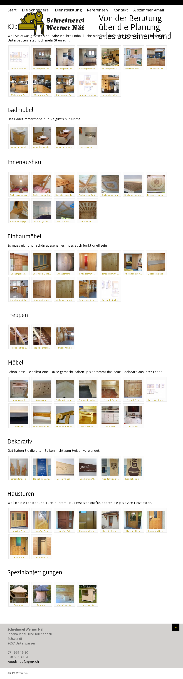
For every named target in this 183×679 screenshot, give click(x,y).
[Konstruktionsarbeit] (65, 210)
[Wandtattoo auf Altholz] (110, 467)
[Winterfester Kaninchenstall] (65, 594)
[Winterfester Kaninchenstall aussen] (88, 594)
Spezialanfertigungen (35, 572)
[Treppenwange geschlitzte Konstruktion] (19, 210)
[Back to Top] (175, 627)
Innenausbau (24, 161)
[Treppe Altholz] (65, 336)
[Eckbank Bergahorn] (65, 389)
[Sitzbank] (19, 415)
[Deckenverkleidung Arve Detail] (133, 184)
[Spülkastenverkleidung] (88, 136)
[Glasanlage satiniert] (42, 210)
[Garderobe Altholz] (88, 289)
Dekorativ (20, 441)
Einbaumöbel (24, 236)
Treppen (18, 314)
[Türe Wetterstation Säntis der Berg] (42, 546)
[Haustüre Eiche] (19, 520)
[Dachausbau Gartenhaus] (88, 184)
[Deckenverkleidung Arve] (110, 184)
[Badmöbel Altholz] (19, 136)
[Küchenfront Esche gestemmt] (110, 57)
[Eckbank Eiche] (133, 389)
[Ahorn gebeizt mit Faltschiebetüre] (133, 262)
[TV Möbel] (110, 415)
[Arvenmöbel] (19, 389)
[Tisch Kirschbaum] (88, 415)
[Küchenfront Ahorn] (42, 57)
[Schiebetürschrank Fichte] (42, 289)
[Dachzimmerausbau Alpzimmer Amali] (19, 184)
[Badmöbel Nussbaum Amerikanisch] (42, 136)
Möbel (15, 362)
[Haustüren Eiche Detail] (88, 520)
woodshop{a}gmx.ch (23, 661)
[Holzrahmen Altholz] (42, 467)
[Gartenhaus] (19, 594)
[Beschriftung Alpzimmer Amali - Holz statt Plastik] (88, 467)
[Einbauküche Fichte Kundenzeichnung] (19, 57)
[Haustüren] (19, 546)
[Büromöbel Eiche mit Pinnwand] (42, 262)
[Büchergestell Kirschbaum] (19, 262)
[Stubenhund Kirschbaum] (42, 415)
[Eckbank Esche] (110, 389)
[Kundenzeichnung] (88, 84)
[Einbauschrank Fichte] (65, 262)
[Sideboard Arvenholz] (156, 389)
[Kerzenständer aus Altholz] (19, 467)
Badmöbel (20, 109)
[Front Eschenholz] (133, 57)
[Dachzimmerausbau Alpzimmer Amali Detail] (65, 184)
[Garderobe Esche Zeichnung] (110, 289)
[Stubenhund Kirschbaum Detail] (65, 415)
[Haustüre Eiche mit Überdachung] (110, 520)
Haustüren (21, 493)
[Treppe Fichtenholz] (19, 336)
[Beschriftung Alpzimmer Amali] (65, 467)
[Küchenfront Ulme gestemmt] (156, 57)
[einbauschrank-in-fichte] (65, 289)
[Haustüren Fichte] (156, 520)
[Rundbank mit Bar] (19, 289)
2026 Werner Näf (18, 673)
